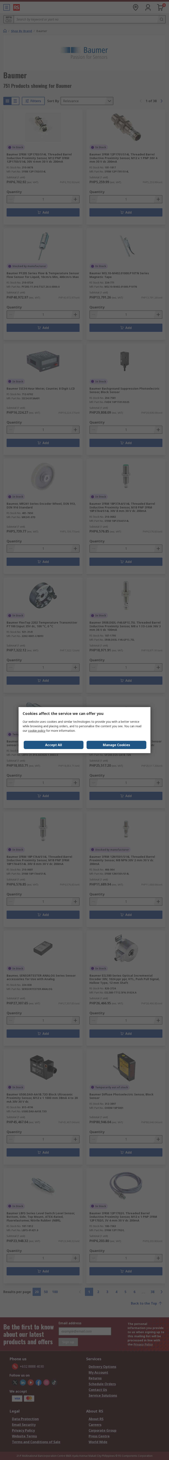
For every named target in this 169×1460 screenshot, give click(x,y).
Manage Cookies (116, 745)
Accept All (53, 745)
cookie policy (36, 731)
